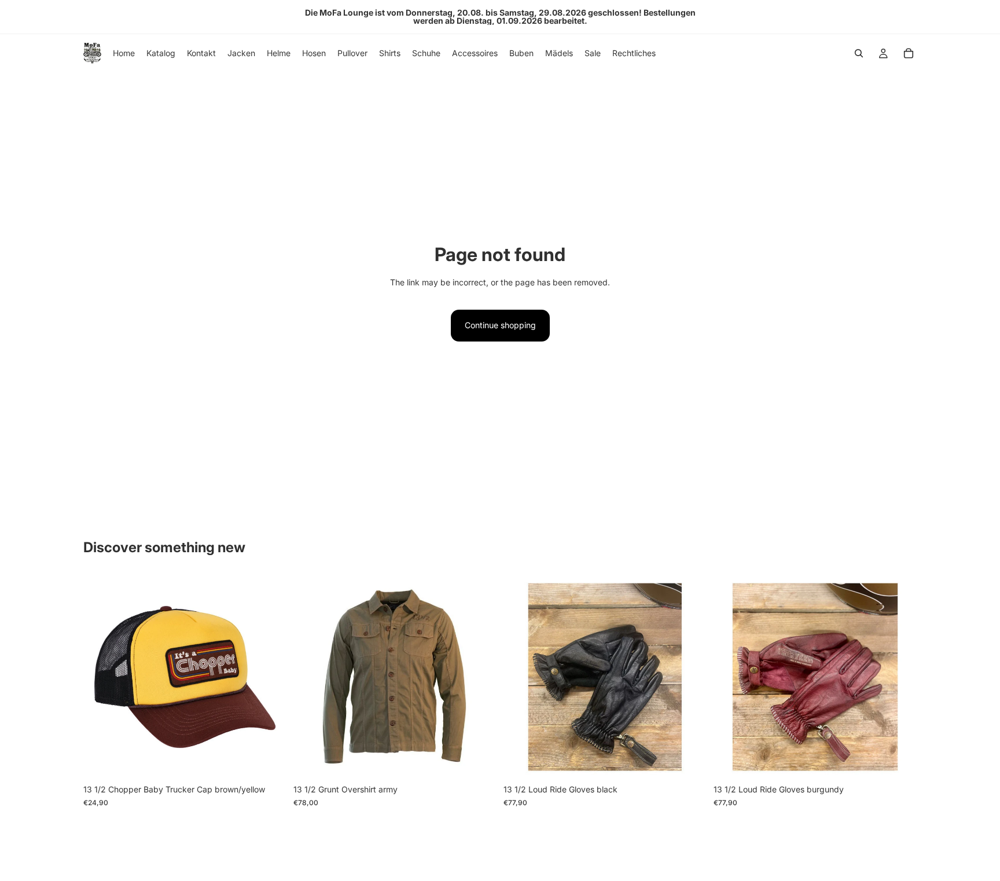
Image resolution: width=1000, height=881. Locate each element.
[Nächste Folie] (689, 677)
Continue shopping (500, 325)
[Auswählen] (478, 761)
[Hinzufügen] (268, 761)
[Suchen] (859, 53)
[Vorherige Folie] (520, 677)
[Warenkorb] (908, 53)
